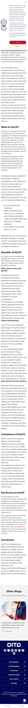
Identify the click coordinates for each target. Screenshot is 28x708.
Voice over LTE (9, 133)
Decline (17, 46)
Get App (8, 706)
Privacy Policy (11, 694)
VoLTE (8, 512)
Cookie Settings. (20, 20)
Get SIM (22, 706)
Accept (17, 42)
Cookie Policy (19, 694)
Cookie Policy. (12, 36)
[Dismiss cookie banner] (25, 3)
